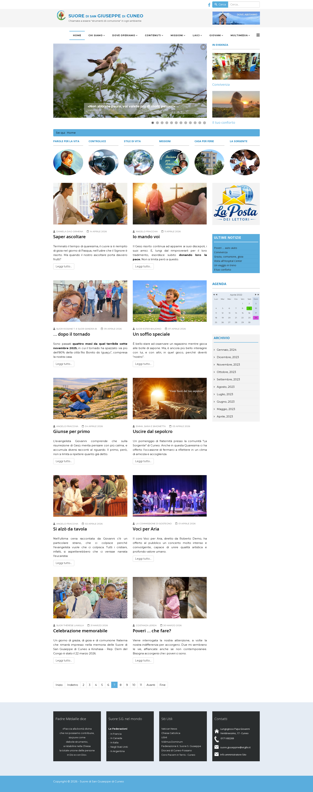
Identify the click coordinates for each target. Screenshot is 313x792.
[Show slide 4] (166, 122)
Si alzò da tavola (70, 529)
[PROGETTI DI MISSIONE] (174, 162)
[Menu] (258, 35)
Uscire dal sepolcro (152, 431)
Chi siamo (95, 35)
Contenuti (153, 35)
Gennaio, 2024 (226, 349)
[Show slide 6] (176, 122)
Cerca (222, 4)
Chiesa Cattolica (170, 733)
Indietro (72, 685)
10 (133, 685)
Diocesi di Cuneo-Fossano (176, 750)
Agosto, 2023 (225, 386)
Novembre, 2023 (228, 364)
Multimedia (239, 35)
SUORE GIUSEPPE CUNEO (105, 15)
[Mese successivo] (256, 295)
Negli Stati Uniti (119, 747)
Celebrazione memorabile (80, 631)
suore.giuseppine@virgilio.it (235, 747)
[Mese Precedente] (216, 295)
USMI (164, 737)
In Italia (114, 742)
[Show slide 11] (199, 122)
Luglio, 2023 (224, 394)
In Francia (116, 733)
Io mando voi (146, 236)
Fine (163, 685)
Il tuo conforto (223, 122)
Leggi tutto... (64, 266)
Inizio (59, 685)
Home (77, 35)
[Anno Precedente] (213, 295)
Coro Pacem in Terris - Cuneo (178, 754)
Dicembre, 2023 (227, 357)
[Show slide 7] (181, 122)
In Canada (116, 738)
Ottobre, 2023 (226, 372)
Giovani (215, 35)
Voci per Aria (146, 529)
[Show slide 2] (157, 122)
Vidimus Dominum (172, 741)
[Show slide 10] (195, 122)
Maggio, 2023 (225, 409)
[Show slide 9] (190, 122)
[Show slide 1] (152, 122)
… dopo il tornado (71, 334)
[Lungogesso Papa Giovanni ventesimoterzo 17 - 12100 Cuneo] (238, 18)
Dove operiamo (123, 35)
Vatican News (169, 728)
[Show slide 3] (162, 122)
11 (141, 685)
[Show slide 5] (171, 122)
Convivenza (221, 84)
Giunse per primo (71, 431)
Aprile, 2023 (224, 416)
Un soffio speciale (151, 334)
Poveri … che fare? (152, 631)
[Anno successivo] (258, 295)
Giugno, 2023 (225, 401)
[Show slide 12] (204, 122)
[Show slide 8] (185, 122)
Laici (196, 35)
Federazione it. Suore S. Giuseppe (181, 746)
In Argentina (117, 751)
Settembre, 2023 (228, 379)
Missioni (177, 35)
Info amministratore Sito (233, 754)
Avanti (151, 685)
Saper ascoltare (69, 236)
